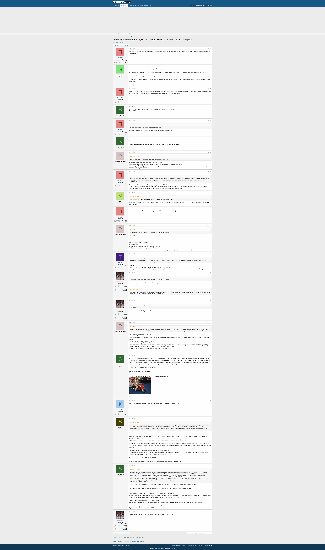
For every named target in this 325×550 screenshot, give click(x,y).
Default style (117, 545)
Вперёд (126, 45)
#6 (211, 138)
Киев (125, 287)
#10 (211, 208)
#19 (211, 465)
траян (120, 262)
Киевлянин (120, 282)
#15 (211, 322)
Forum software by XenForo (162, 548)
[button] (138, 5)
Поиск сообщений (129, 34)
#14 (211, 300)
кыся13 (120, 410)
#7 (211, 152)
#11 (211, 225)
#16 (211, 355)
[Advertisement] (162, 20)
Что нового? (133, 5)
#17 (211, 400)
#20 (211, 511)
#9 (211, 192)
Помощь (201, 545)
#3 (211, 88)
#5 (211, 120)
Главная (116, 5)
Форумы (124, 5)
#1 (211, 48)
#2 (211, 66)
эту (130, 311)
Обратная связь (175, 545)
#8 (211, 171)
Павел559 (116, 42)
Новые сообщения (117, 34)
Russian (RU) (126, 545)
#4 (211, 106)
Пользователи (144, 5)
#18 (211, 418)
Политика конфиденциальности (189, 545)
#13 (211, 272)
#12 (211, 253)
